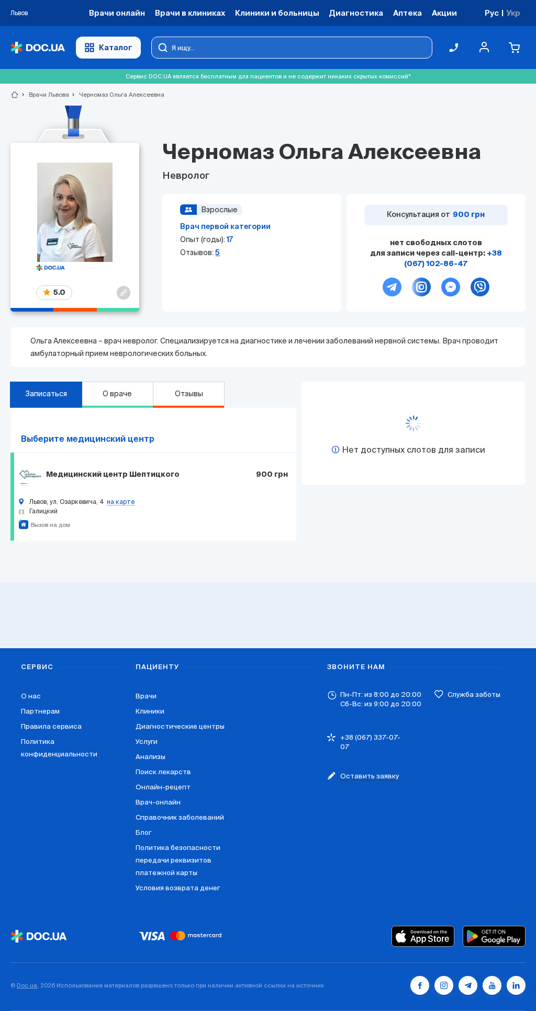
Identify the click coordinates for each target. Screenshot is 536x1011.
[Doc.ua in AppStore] (423, 936)
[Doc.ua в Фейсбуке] (419, 985)
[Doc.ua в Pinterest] (516, 985)
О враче (117, 393)
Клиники (150, 711)
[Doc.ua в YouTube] (492, 985)
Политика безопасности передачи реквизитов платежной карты (178, 860)
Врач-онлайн (158, 802)
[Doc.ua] (37, 48)
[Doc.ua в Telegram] (468, 985)
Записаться (46, 393)
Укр (513, 12)
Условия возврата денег (178, 888)
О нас (31, 696)
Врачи (146, 696)
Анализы (150, 757)
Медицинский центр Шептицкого (113, 474)
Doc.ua (27, 985)
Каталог (115, 47)
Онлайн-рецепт (163, 787)
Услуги (147, 741)
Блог (143, 832)
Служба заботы (474, 694)
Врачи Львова (44, 94)
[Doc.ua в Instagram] (443, 985)
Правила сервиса (51, 726)
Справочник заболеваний (180, 817)
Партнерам (40, 711)
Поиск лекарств (163, 772)
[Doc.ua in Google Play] (494, 936)
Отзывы (189, 393)
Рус (492, 12)
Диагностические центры (180, 726)
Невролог (185, 176)
